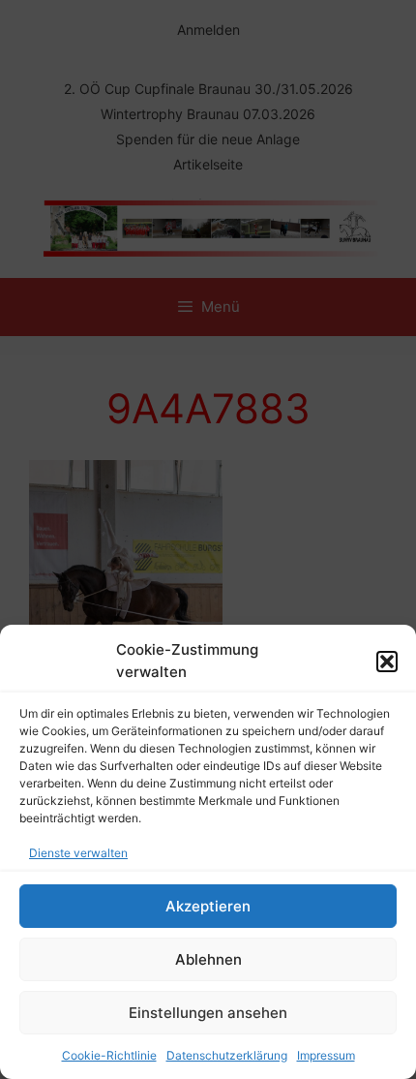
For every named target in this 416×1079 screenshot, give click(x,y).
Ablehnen (208, 959)
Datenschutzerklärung (226, 1055)
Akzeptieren (208, 906)
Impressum (326, 1055)
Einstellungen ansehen (208, 1012)
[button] (387, 661)
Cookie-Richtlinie (109, 1055)
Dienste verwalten (78, 853)
